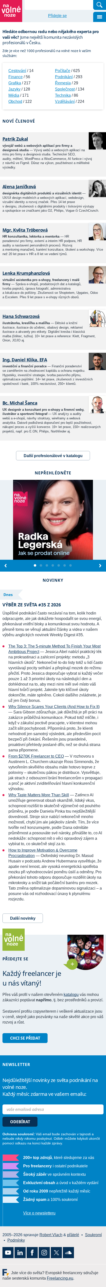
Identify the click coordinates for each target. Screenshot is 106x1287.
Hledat (99, 5)
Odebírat (20, 1121)
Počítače (62, 71)
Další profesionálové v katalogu (53, 456)
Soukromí (93, 1235)
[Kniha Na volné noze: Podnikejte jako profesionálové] (58, 566)
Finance (15, 77)
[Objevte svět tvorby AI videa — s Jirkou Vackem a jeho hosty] (47, 566)
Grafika (14, 83)
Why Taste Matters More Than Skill (38, 795)
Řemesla (63, 83)
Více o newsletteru (39, 1213)
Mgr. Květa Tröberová (25, 230)
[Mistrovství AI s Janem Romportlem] (53, 566)
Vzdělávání (65, 101)
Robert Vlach (50, 1235)
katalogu (71, 994)
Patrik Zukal (15, 139)
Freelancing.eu (6, 1272)
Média (13, 95)
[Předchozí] (6, 566)
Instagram (44, 1252)
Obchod (15, 101)
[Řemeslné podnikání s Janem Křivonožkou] (41, 566)
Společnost (65, 89)
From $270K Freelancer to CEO (36, 756)
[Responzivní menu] (99, 17)
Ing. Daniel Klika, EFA (24, 360)
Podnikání (64, 77)
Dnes (8, 594)
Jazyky (14, 89)
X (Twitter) (56, 1252)
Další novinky (22, 918)
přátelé (73, 1235)
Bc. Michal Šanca (19, 403)
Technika (63, 95)
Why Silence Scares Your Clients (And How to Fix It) (54, 707)
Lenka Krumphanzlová (26, 273)
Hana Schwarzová (21, 316)
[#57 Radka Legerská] (35, 566)
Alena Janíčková (19, 186)
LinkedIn (20, 1252)
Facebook (32, 1252)
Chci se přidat (25, 1038)
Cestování (17, 71)
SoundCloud (68, 1252)
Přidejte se (57, 16)
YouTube (8, 1252)
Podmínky (16, 1240)
